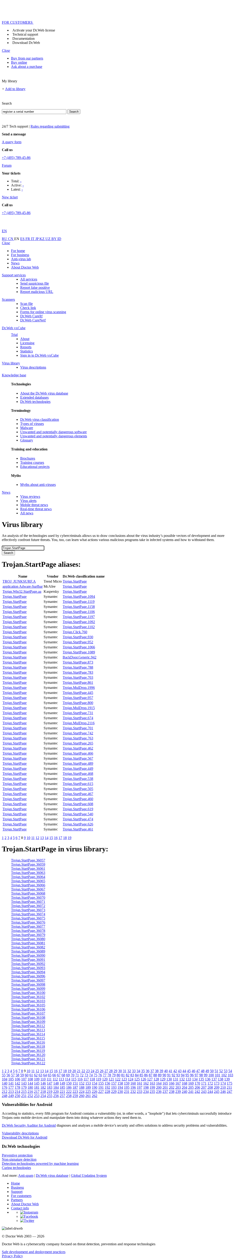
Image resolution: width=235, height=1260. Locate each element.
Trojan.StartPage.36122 (28, 1063)
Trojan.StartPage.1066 (79, 647)
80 (118, 1075)
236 (159, 1092)
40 (166, 1071)
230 (120, 1092)
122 (117, 1079)
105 (11, 1079)
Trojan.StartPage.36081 (28, 943)
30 (120, 1071)
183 (49, 1087)
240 (184, 1092)
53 (225, 1071)
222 (69, 1092)
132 (182, 1079)
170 (197, 1083)
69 (68, 1075)
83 (132, 1075)
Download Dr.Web (26, 43)
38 (157, 1071)
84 (137, 1075)
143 (24, 1083)
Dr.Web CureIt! (31, 316)
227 (101, 1092)
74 (91, 1075)
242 (197, 1092)
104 (4, 1079)
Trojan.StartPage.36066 (28, 885)
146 (43, 1083)
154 (94, 1083)
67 (59, 1075)
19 (69, 838)
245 (216, 1092)
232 (133, 1092)
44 (184, 1071)
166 (171, 1083)
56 (8, 1075)
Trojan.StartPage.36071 (28, 902)
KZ (42, 239)
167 (178, 1083)
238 (171, 1092)
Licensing (27, 343)
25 (97, 1071)
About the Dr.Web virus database (44, 393)
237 (165, 1092)
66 (54, 1075)
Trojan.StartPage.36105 (28, 1005)
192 (107, 1087)
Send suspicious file (34, 283)
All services (28, 279)
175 (229, 1083)
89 (160, 1075)
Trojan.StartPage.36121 (28, 1059)
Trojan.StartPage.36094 (28, 972)
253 (36, 1096)
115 (73, 1079)
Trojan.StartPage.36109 (28, 1022)
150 (69, 1083)
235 (152, 1092)
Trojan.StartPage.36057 (28, 860)
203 (178, 1087)
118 (92, 1079)
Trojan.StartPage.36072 (28, 906)
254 (43, 1096)
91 (169, 1075)
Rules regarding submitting (50, 126)
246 (223, 1092)
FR (28, 239)
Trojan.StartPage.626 (78, 824)
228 (107, 1092)
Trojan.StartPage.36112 (28, 1026)
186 (69, 1087)
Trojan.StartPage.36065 (28, 881)
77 (104, 1075)
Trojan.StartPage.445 (78, 693)
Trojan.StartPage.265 (78, 743)
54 (230, 1071)
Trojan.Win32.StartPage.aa (22, 591)
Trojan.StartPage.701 (78, 728)
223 (75, 1092)
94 (183, 1075)
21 (79, 1071)
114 (67, 1079)
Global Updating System (89, 1175)
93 (178, 1075)
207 (204, 1087)
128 (156, 1079)
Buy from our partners (27, 58)
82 (127, 1075)
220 (56, 1092)
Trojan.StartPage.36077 (28, 926)
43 (180, 1071)
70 (72, 1075)
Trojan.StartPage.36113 (28, 1030)
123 (124, 1079)
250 (17, 1096)
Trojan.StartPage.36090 (28, 955)
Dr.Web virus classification (39, 419)
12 (37, 838)
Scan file (26, 304)
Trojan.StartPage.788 (78, 667)
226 (94, 1092)
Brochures (27, 458)
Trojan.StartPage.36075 (28, 918)
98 (201, 1075)
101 (217, 1075)
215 (24, 1092)
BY (54, 239)
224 (81, 1092)
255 (49, 1096)
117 (86, 1079)
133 (188, 1079)
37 (152, 1071)
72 (82, 1075)
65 (49, 1075)
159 (126, 1083)
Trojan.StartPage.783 (78, 672)
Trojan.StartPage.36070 (28, 897)
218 (43, 1092)
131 (175, 1079)
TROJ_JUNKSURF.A (19, 581)
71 (77, 1075)
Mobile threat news (34, 505)
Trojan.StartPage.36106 (28, 1009)
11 (33, 838)
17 (60, 838)
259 (75, 1096)
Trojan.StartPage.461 (78, 829)
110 (43, 1079)
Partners (17, 1200)
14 (46, 838)
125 (137, 1079)
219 (49, 1092)
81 (123, 1075)
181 (36, 1087)
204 (184, 1087)
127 (150, 1079)
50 (212, 1071)
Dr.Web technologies (35, 402)
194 (120, 1087)
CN (11, 239)
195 (126, 1087)
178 (17, 1087)
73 (86, 1075)
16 (56, 838)
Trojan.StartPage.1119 (79, 602)
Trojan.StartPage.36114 (28, 1034)
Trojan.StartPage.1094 (79, 596)
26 (102, 1071)
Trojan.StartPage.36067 (28, 889)
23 (88, 1071)
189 (88, 1087)
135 (201, 1079)
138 (220, 1079)
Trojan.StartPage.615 (78, 784)
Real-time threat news (36, 509)
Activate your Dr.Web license (33, 30)
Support (16, 1192)
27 (106, 1071)
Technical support (25, 34)
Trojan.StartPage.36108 (28, 1017)
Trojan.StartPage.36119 (28, 1051)
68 (63, 1075)
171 (204, 1083)
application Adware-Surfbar (23, 586)
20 (74, 1071)
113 (61, 1079)
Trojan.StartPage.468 (78, 774)
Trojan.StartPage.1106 (79, 612)
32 (129, 1071)
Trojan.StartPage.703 (78, 677)
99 (205, 1075)
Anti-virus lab (21, 259)
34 (138, 1071)
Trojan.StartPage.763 (78, 738)
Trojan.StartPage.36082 (28, 947)
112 (55, 1079)
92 (173, 1075)
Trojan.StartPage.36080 (28, 939)
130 (169, 1079)
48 (202, 1071)
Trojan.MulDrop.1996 (79, 688)
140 (4, 1083)
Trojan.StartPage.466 (78, 753)
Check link (28, 308)
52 (221, 1071)
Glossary (26, 440)
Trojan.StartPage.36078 (28, 931)
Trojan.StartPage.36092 (28, 964)
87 (150, 1075)
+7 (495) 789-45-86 (16, 158)
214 (17, 1092)
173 (216, 1083)
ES (22, 239)
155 (101, 1083)
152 (81, 1083)
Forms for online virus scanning (43, 312)
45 (189, 1071)
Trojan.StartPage (75, 581)
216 (30, 1092)
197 (139, 1087)
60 (26, 1075)
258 (69, 1096)
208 (210, 1087)
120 (105, 1079)
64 (45, 1075)
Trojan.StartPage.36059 (28, 864)
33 (134, 1071)
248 (4, 1096)
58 (17, 1075)
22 (83, 1071)
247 (229, 1092)
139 (227, 1079)
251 (24, 1096)
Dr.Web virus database (52, 1175)
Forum (6, 165)
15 (51, 838)
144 (30, 1083)
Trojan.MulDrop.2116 (79, 723)
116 (80, 1079)
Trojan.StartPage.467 (78, 794)
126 (143, 1079)
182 (43, 1087)
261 (88, 1096)
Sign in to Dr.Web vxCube (39, 355)
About (24, 339)
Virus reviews (30, 496)
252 (30, 1096)
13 (42, 838)
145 (36, 1083)
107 (24, 1079)
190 (94, 1087)
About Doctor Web (25, 267)
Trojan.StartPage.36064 (28, 877)
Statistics (26, 351)
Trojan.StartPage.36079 (28, 935)
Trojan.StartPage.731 (78, 713)
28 (111, 1071)
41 (170, 1071)
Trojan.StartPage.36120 (28, 1055)
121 (111, 1079)
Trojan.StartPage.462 (78, 748)
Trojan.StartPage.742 (78, 733)
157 (114, 1083)
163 (152, 1083)
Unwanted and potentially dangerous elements (53, 436)
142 (17, 1083)
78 (109, 1075)
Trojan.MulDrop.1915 (79, 708)
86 (146, 1075)
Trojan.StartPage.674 (78, 718)
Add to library (15, 89)
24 (92, 1071)
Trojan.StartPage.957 (78, 698)
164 (159, 1083)
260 (81, 1096)
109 (36, 1079)
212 (4, 1092)
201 (165, 1087)
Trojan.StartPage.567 (78, 758)
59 (22, 1075)
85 (141, 1075)
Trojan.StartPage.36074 (28, 914)
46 (193, 1071)
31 (124, 1071)
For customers (21, 1196)
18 (65, 838)
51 (216, 1071)
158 (120, 1083)
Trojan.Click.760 (75, 632)
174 (223, 1083)
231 (126, 1092)
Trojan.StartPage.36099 (28, 989)
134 (195, 1079)
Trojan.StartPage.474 (78, 819)
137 (214, 1079)
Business (17, 1187)
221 (62, 1092)
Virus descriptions (33, 367)
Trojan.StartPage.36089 (28, 951)
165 (165, 1083)
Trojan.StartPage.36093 (28, 968)
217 (36, 1092)
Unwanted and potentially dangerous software (53, 432)
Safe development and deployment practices (33, 1252)
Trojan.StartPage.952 (78, 642)
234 (146, 1092)
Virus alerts (28, 501)
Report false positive (35, 287)
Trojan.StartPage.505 (78, 789)
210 (223, 1087)
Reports (25, 347)
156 (107, 1083)
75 (95, 1075)
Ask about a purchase (26, 67)
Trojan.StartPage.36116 (28, 1042)
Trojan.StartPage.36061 (28, 869)
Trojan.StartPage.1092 (79, 622)
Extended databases (34, 397)
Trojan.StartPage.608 (78, 804)
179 (24, 1087)
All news (26, 513)
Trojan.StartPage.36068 (28, 893)
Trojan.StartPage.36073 (28, 910)
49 (207, 1071)
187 (75, 1087)
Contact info (20, 1208)
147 (49, 1083)
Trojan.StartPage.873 (78, 662)
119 (98, 1079)
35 (143, 1071)
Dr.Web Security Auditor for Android (29, 1125)
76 (100, 1075)
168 (184, 1083)
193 (114, 1087)
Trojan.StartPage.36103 (28, 1001)
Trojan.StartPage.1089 (79, 652)
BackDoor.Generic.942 (79, 657)
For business (20, 255)
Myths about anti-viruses (38, 485)
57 (13, 1075)
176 (4, 1087)
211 (229, 1087)
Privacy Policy (12, 1256)
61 (31, 1075)
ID (59, 239)
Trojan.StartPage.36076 (28, 922)
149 (62, 1083)
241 (191, 1092)
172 (210, 1083)
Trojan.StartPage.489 (78, 763)
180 (30, 1087)
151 (75, 1083)
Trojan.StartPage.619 (78, 809)
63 (40, 1075)
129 (162, 1079)
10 (28, 838)
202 (171, 1087)
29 (115, 1071)
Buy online (19, 62)
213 (11, 1092)
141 (11, 1083)
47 (198, 1071)
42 (175, 1071)
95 (187, 1075)
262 (94, 1096)
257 (62, 1096)
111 (49, 1079)
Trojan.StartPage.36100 (28, 993)
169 (191, 1083)
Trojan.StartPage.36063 (28, 873)
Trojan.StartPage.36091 (28, 960)
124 (130, 1079)
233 (139, 1092)
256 (56, 1096)
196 (133, 1087)
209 (216, 1087)
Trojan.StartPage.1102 (79, 627)
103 (230, 1075)
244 (210, 1092)
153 (88, 1083)
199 (152, 1087)
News (15, 263)
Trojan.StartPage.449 (78, 768)
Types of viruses (32, 424)
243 (204, 1092)
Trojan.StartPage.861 (78, 682)
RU (5, 239)
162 (146, 1083)
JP (37, 239)
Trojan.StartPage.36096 (28, 976)
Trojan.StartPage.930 (78, 637)
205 (191, 1087)
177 (11, 1087)
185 (62, 1087)
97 (196, 1075)
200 (159, 1087)
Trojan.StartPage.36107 (28, 1013)
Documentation (23, 38)
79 (114, 1075)
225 (88, 1092)
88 (155, 1075)
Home (15, 1183)
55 (4, 1075)
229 (114, 1092)
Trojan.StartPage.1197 (79, 617)
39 (161, 1071)
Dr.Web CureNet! (33, 320)
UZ (48, 239)
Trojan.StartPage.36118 (28, 1046)
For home (18, 251)
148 (56, 1083)
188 (81, 1087)
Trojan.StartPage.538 (78, 779)
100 (211, 1075)
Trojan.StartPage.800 (78, 703)
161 (139, 1083)
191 (101, 1087)
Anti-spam (25, 1175)
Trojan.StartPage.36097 (28, 980)
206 (197, 1087)
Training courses (32, 462)
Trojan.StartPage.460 (78, 799)
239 (178, 1092)
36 (147, 1071)
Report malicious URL (36, 292)
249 (11, 1096)
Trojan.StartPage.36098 (28, 984)
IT (33, 239)
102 (224, 1075)
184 (56, 1087)
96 (192, 1075)
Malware (26, 428)
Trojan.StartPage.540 (78, 814)
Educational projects (35, 467)
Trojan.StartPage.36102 (28, 997)
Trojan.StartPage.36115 (28, 1038)
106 (17, 1079)
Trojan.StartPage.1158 (79, 607)
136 (207, 1079)
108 (30, 1079)
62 (36, 1075)
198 (146, 1087)
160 (133, 1083)
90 (164, 1075)
